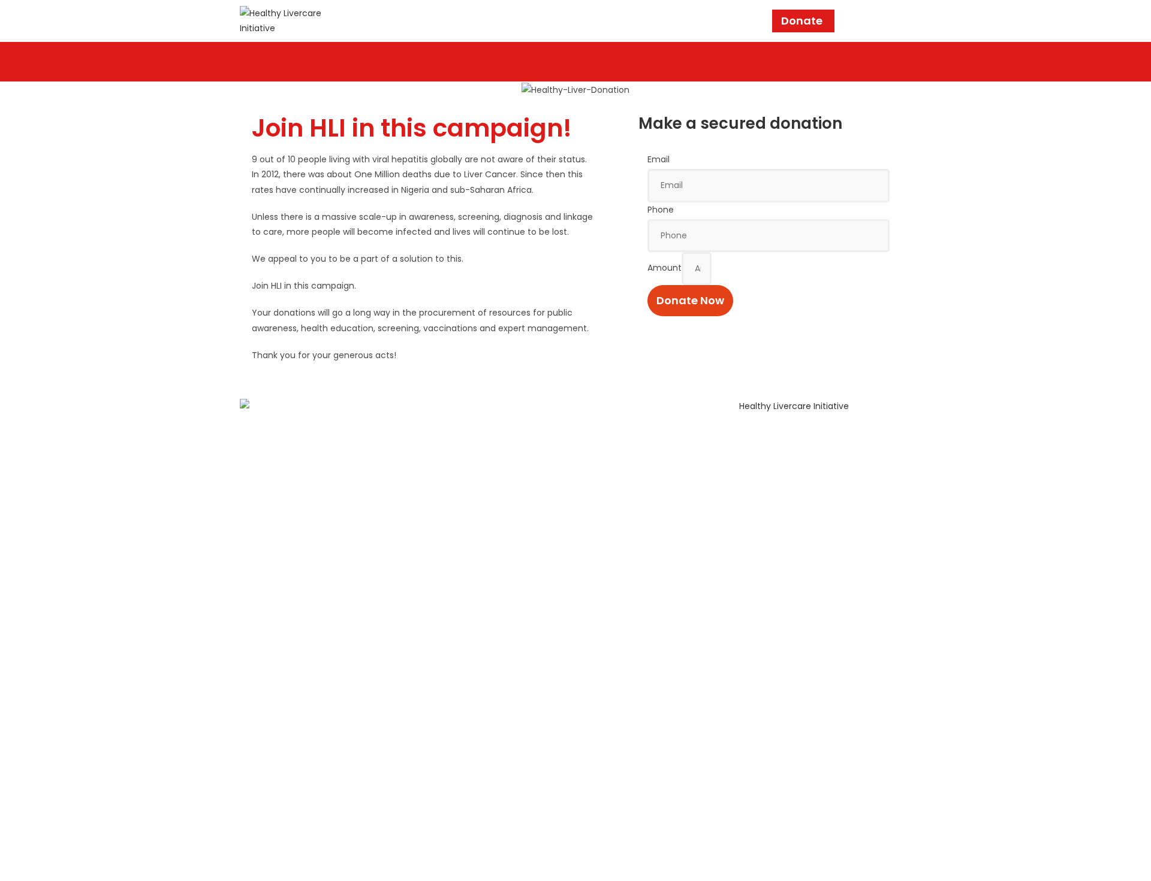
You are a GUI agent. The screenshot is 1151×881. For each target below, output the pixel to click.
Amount (664, 268)
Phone (660, 210)
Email (658, 159)
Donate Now (690, 300)
